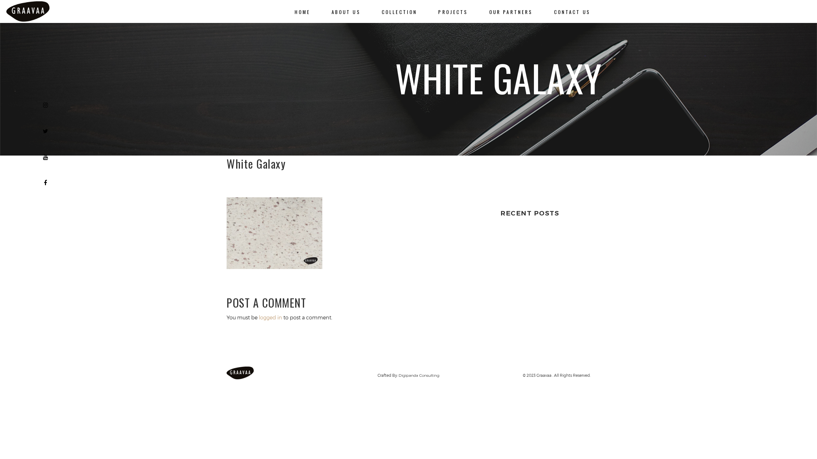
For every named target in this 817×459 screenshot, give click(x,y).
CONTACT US (572, 11)
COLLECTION (399, 11)
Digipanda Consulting (419, 375)
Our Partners (511, 11)
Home (303, 11)
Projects (453, 11)
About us (346, 11)
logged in (270, 317)
